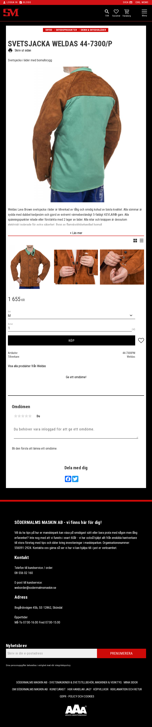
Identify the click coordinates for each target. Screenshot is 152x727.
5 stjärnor (30, 416)
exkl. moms (142, 2)
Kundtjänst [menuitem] (58, 689)
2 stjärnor (19, 416)
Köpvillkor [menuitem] (100, 689)
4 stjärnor (26, 416)
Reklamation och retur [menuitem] (126, 689)
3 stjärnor (23, 416)
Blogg (27, 2)
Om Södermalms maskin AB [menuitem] (30, 689)
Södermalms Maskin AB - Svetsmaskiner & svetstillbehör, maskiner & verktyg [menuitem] (69, 682)
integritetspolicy (62, 665)
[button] (144, 11)
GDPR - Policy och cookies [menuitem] (77, 696)
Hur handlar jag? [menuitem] (79, 689)
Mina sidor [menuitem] (131, 682)
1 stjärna (15, 416)
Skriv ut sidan (19, 50)
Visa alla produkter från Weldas (27, 366)
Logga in (12, 2)
